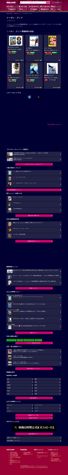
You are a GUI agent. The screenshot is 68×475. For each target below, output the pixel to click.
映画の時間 (9, 13)
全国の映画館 (27, 452)
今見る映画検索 (55, 2)
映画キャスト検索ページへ (13, 437)
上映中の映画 (23, 6)
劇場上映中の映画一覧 (33, 215)
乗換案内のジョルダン (29, 466)
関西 (8, 382)
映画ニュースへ (33, 288)
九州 (8, 393)
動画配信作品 (45, 9)
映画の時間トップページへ (13, 440)
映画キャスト (17, 13)
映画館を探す (12, 9)
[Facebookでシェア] (29, 97)
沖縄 (36, 393)
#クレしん (19, 340)
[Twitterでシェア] (38, 97)
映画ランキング (56, 6)
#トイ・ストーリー (28, 340)
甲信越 (8, 388)
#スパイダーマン (11, 340)
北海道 (8, 385)
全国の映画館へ (33, 398)
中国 (8, 390)
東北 (36, 385)
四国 (36, 390)
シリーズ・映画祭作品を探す (34, 343)
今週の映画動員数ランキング (14, 189)
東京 (8, 379)
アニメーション (38, 405)
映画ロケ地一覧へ (33, 418)
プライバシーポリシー (42, 466)
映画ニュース (23, 9)
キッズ (36, 408)
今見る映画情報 (55, 459)
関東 (36, 379)
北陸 (36, 388)
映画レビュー (33, 332)
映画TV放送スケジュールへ (33, 368)
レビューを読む (56, 9)
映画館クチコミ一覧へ (33, 415)
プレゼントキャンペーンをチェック (33, 164)
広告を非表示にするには (54, 124)
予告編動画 (34, 9)
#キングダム (38, 340)
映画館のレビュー (28, 454)
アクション (10, 405)
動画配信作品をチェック (33, 241)
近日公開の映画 (45, 6)
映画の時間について (33, 433)
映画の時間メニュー (12, 6)
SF (8, 408)
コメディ (9, 411)
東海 (36, 382)
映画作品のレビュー (15, 460)
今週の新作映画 (34, 6)
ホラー (36, 411)
